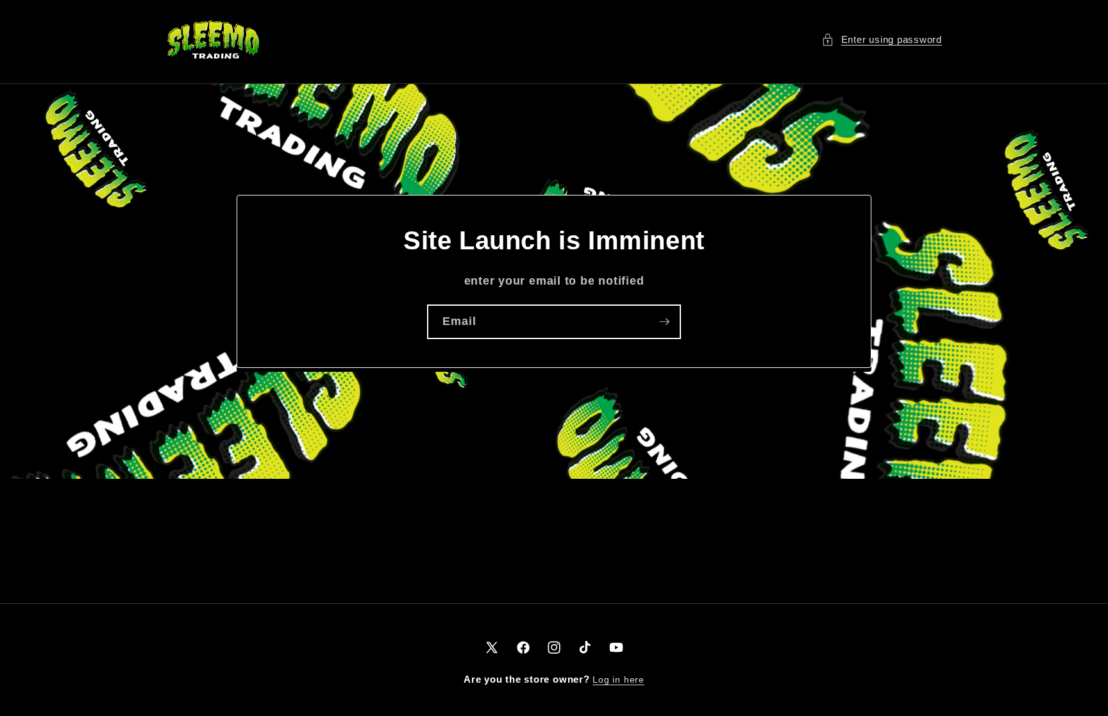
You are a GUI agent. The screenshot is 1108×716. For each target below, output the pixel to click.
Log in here (618, 679)
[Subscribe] (664, 321)
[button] (881, 40)
